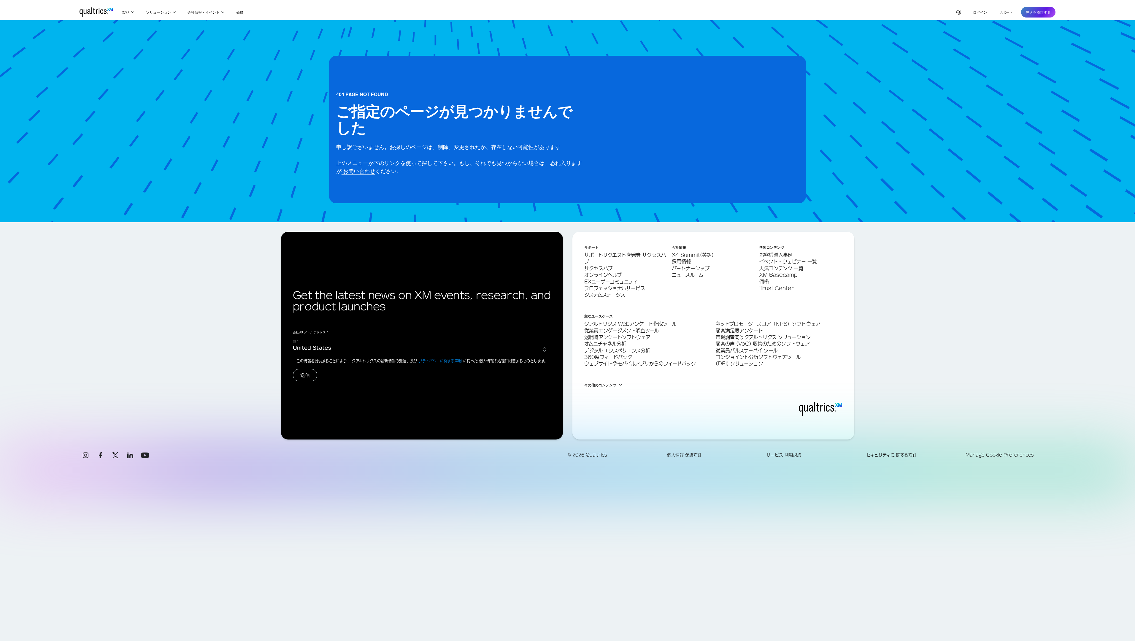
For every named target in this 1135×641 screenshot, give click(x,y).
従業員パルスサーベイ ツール (746, 350)
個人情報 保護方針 (684, 455)
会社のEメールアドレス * (310, 332)
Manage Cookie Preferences (1000, 455)
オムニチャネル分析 (605, 343)
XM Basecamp (778, 274)
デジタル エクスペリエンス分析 (617, 350)
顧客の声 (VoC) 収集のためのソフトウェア (763, 343)
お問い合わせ (358, 170)
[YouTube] (145, 455)
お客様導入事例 (776, 255)
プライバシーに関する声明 (440, 361)
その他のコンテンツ (600, 385)
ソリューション (158, 12)
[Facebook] (100, 455)
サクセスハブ (598, 268)
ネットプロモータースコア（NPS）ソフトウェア (768, 323)
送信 (305, 375)
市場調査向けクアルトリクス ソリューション (763, 337)
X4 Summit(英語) (693, 255)
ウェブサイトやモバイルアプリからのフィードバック (640, 363)
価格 (239, 12)
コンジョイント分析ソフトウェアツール (758, 357)
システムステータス (604, 294)
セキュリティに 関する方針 (891, 455)
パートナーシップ (690, 268)
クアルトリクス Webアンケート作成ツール (630, 323)
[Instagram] (86, 455)
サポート (1006, 12)
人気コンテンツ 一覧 (781, 268)
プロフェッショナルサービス (614, 288)
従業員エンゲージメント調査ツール (621, 330)
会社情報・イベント (204, 12)
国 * (295, 341)
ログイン (980, 12)
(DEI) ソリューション (739, 363)
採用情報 (681, 261)
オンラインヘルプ (603, 274)
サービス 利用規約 (783, 455)
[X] (115, 455)
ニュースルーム (688, 274)
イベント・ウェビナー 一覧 (788, 261)
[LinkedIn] (130, 455)
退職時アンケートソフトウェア (617, 337)
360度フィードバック (608, 357)
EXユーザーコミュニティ (611, 281)
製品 (125, 12)
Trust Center (776, 288)
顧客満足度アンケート (739, 330)
